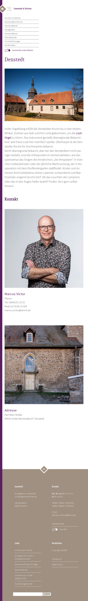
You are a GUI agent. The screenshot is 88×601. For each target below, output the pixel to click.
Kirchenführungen (12, 41)
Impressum (57, 558)
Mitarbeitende (11, 37)
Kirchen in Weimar (13, 17)
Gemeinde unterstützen (22, 50)
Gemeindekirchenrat (13, 21)
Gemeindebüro (11, 33)
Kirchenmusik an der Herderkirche (24, 577)
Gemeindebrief (11, 25)
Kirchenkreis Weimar (24, 550)
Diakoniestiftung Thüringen (26, 564)
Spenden (63, 529)
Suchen (47, 594)
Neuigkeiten (10, 29)
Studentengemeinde (24, 583)
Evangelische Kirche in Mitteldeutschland (24, 557)
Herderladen (10, 45)
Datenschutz (57, 564)
